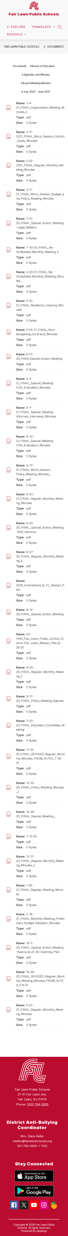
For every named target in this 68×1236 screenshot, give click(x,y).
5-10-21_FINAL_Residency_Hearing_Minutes (39, 305)
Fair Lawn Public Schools (21, 46)
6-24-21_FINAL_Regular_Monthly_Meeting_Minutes (39, 498)
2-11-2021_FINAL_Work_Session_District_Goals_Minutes (40, 136)
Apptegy (42, 1230)
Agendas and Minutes (37, 74)
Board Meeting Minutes (37, 83)
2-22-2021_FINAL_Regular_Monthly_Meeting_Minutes (39, 165)
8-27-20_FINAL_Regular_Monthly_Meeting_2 (39, 556)
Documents (56, 46)
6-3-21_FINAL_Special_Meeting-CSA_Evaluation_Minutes (35, 383)
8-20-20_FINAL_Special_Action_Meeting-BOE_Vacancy (39, 527)
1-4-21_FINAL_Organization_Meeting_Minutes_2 (40, 107)
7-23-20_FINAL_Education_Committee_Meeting (40, 725)
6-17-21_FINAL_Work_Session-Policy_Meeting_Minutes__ (33, 470)
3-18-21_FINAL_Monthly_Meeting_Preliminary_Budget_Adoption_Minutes (40, 918)
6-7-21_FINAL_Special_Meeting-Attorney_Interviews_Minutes (36, 412)
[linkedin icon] (54, 1208)
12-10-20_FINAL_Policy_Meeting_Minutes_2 (40, 787)
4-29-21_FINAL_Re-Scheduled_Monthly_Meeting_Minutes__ (40, 276)
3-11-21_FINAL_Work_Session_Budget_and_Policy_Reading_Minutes (40, 194)
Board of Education (43, 66)
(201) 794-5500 (37, 1104)
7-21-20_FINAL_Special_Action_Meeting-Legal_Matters (39, 223)
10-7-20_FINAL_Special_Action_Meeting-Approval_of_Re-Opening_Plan (39, 947)
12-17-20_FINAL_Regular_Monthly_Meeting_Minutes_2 (39, 861)
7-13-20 (31, 836)
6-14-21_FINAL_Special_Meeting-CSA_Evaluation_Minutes (35, 441)
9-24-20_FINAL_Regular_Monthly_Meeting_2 (39, 672)
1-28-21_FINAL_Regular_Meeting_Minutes (39, 890)
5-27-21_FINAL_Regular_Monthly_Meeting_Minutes (39, 1009)
